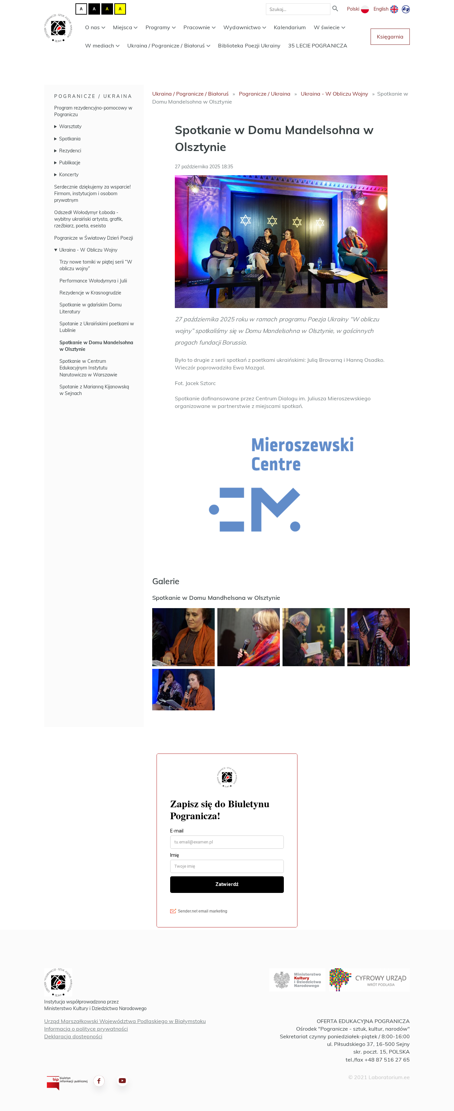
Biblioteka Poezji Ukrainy (249, 45)
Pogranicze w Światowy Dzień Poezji (93, 238)
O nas (92, 27)
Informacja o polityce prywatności (86, 1028)
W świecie (327, 27)
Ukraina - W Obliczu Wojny (88, 250)
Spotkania (69, 139)
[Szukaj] (335, 9)
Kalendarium (290, 27)
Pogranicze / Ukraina (93, 96)
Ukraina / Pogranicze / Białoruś (166, 45)
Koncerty (68, 175)
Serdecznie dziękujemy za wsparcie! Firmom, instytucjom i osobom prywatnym (92, 193)
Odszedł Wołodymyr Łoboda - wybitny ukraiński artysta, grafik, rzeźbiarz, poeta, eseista (88, 219)
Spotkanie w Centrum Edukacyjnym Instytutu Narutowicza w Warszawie (88, 368)
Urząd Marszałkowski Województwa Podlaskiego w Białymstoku (125, 1021)
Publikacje (69, 163)
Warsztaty (70, 126)
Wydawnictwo (242, 27)
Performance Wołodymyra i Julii (93, 281)
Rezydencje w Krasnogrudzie (90, 293)
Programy (158, 27)
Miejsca (122, 27)
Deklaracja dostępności (73, 1036)
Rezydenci (70, 151)
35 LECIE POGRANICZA (317, 45)
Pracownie (196, 27)
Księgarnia (390, 36)
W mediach (99, 45)
